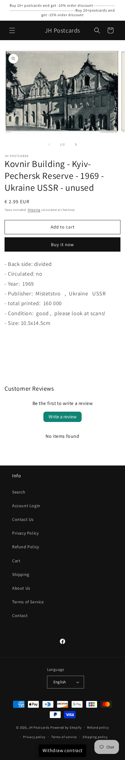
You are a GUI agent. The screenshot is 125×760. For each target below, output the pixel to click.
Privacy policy (34, 737)
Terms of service (64, 737)
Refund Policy (25, 546)
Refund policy (98, 727)
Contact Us (23, 519)
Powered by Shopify (66, 727)
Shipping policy (95, 737)
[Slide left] (49, 144)
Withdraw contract (62, 750)
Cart (16, 560)
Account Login (26, 505)
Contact (20, 615)
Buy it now (62, 244)
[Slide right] (76, 144)
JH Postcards (39, 727)
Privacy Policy (25, 533)
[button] (12, 30)
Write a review (62, 416)
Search (18, 492)
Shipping (34, 210)
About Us (21, 588)
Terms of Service (28, 602)
